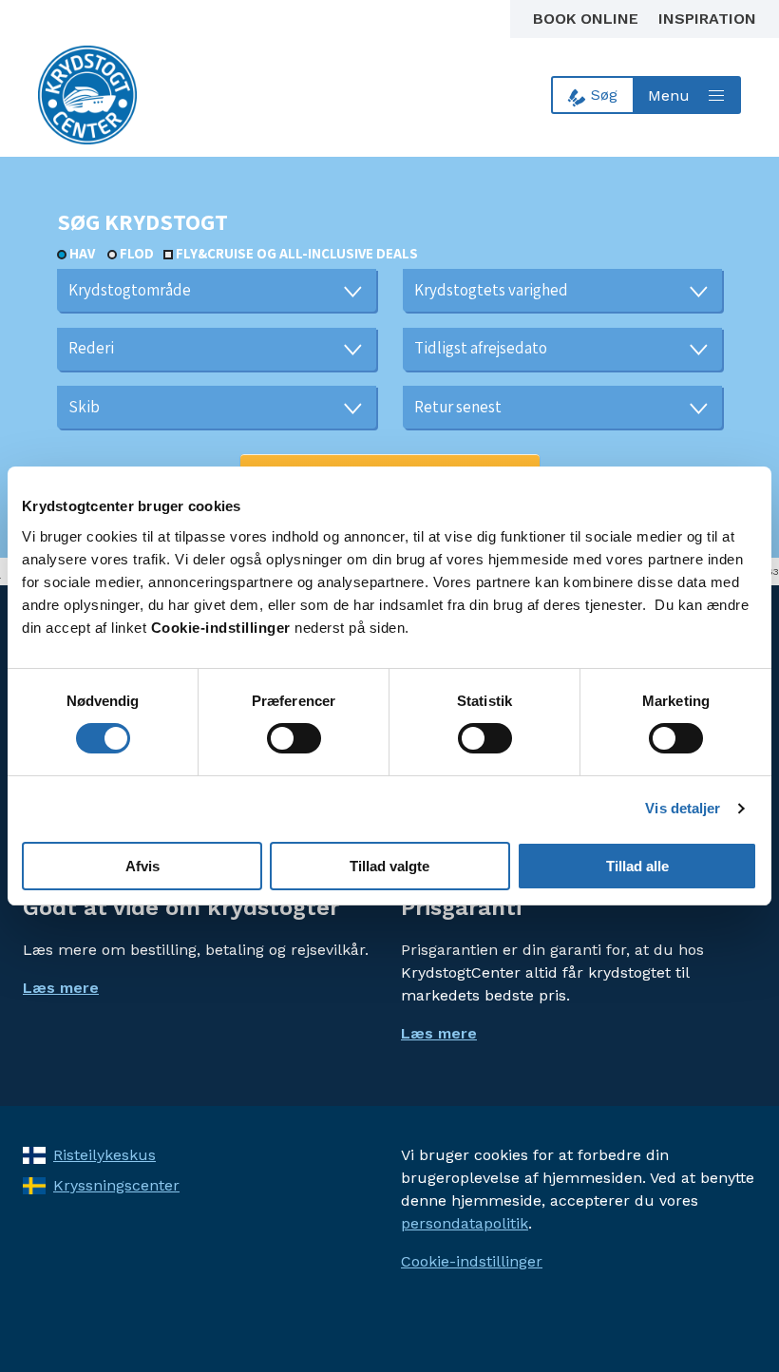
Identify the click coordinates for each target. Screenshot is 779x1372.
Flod (137, 253)
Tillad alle (637, 866)
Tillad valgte (389, 866)
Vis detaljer (682, 808)
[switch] (294, 738)
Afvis (142, 866)
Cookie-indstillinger (471, 1261)
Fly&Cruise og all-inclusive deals (297, 253)
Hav (82, 253)
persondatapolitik (464, 1223)
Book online (588, 19)
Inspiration (707, 19)
